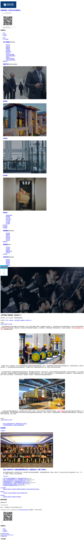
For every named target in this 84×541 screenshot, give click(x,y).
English (4, 34)
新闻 (3, 428)
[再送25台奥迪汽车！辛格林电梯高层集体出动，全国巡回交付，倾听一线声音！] (27, 467)
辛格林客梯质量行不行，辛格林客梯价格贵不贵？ (14, 481)
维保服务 (5, 227)
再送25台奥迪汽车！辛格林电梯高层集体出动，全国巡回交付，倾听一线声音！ (25, 469)
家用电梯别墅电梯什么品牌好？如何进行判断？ (14, 483)
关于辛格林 (5, 39)
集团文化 (10, 489)
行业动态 (10, 493)
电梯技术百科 (9, 251)
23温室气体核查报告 (10, 55)
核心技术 (5, 225)
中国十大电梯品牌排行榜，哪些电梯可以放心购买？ (15, 423)
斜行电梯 (8, 222)
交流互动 (5, 254)
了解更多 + (3, 430)
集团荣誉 (23, 489)
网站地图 (19, 496)
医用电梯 (8, 216)
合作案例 (5, 226)
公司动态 (8, 247)
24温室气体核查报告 (10, 59)
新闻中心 (3, 491)
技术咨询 (8, 238)
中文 (4, 33)
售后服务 (8, 233)
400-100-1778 (10, 534)
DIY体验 (8, 223)
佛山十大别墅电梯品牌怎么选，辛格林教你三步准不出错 (16, 479)
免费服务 (8, 234)
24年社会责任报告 (10, 58)
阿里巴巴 (5, 531)
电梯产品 (5, 61)
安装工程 (8, 236)
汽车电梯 (8, 220)
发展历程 (8, 47)
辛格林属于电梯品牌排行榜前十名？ (11, 485)
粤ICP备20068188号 (23, 509)
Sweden (4, 35)
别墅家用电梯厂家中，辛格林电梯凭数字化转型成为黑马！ (16, 482)
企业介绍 (8, 44)
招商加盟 (8, 261)
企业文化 (8, 46)
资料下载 (8, 237)
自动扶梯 (8, 218)
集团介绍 (5, 489)
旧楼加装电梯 (9, 215)
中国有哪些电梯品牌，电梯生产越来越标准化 (13, 425)
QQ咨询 (7, 533)
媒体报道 (8, 250)
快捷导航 (3, 495)
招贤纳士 (8, 263)
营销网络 (8, 48)
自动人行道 (8, 219)
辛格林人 (8, 57)
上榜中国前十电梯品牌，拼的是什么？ (23, 320)
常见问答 (8, 240)
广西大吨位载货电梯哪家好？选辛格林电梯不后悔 (14, 478)
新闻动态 (5, 241)
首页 (4, 37)
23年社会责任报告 (10, 54)
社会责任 (8, 53)
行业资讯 (8, 248)
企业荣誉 (8, 50)
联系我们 (8, 259)
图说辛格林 (8, 51)
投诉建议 (8, 265)
